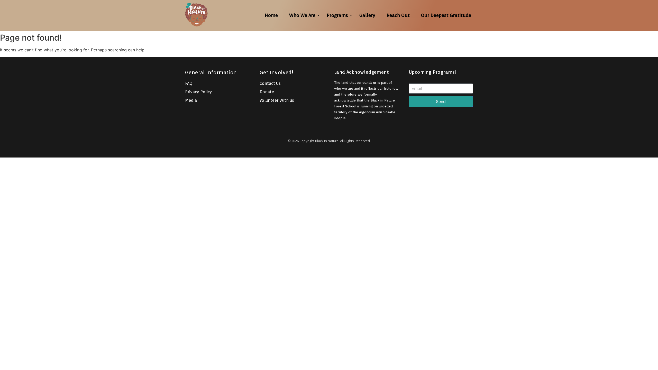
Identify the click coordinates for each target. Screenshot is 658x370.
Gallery (367, 15)
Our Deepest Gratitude (446, 15)
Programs (337, 15)
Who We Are (302, 15)
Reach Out (398, 15)
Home (271, 15)
